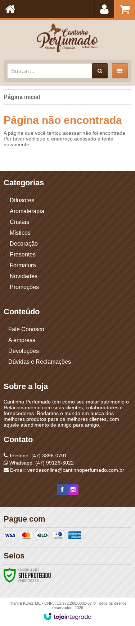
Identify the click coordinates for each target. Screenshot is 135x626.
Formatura (23, 265)
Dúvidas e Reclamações (39, 362)
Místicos (20, 233)
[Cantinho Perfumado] (67, 37)
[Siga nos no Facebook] (62, 490)
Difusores (22, 200)
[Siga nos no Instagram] (73, 490)
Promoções (24, 287)
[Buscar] (100, 70)
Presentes (23, 254)
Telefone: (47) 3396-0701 (37, 455)
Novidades (23, 276)
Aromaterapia (27, 211)
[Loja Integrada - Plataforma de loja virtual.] (67, 616)
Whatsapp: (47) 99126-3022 (41, 463)
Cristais (19, 222)
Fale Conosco (26, 329)
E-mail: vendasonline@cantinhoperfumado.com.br (66, 470)
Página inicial (22, 97)
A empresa (22, 340)
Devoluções (23, 351)
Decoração (24, 244)
